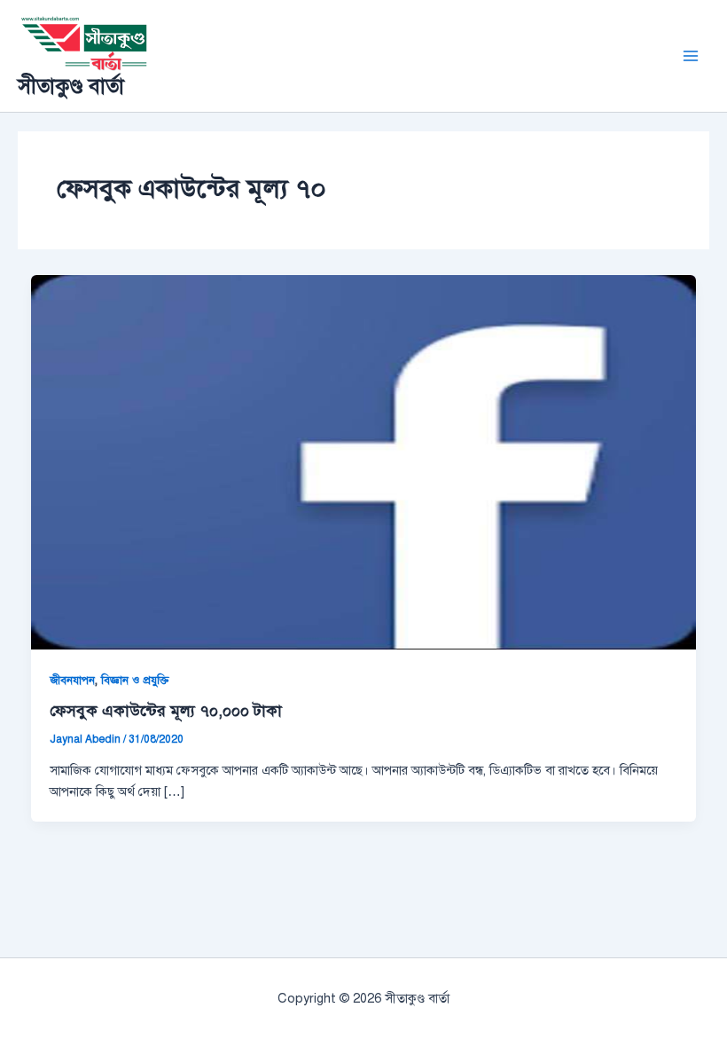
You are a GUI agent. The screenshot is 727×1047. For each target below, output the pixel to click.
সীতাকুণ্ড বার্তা (71, 86)
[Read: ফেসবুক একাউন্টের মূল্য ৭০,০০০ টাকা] (364, 461)
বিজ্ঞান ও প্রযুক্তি (134, 680)
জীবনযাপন (72, 680)
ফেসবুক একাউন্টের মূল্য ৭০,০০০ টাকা (166, 710)
